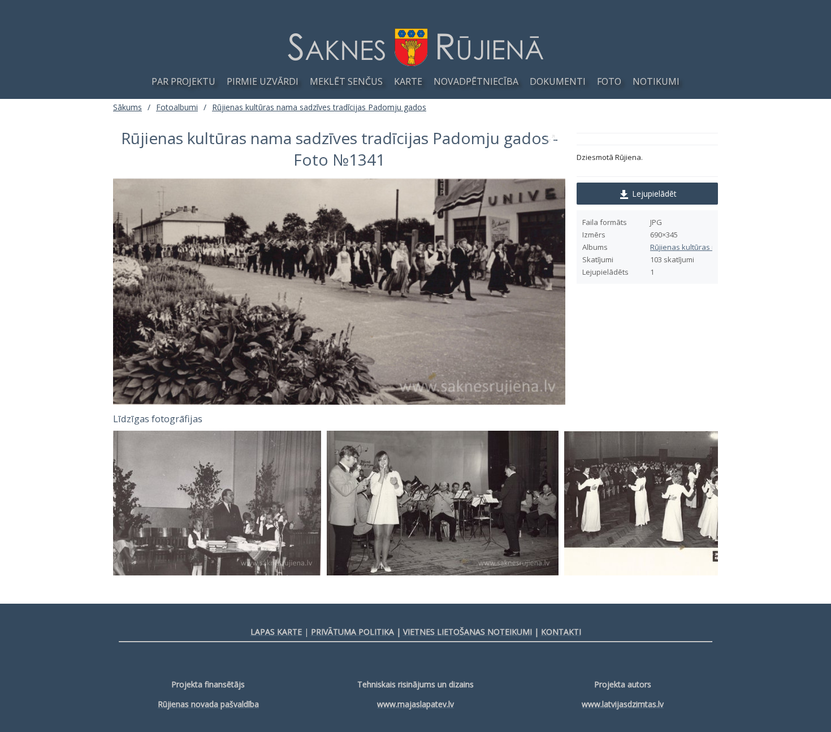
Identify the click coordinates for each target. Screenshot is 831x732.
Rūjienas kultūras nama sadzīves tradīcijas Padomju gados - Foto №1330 (663, 503)
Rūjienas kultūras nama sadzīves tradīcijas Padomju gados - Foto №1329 (443, 503)
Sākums (127, 107)
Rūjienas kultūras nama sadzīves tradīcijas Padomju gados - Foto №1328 (217, 503)
